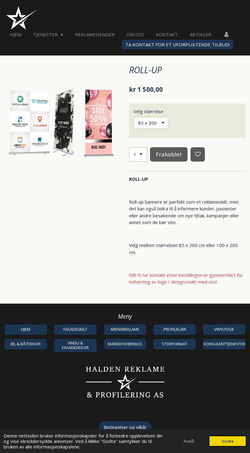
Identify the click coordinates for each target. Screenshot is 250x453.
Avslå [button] (189, 441)
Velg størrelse (148, 111)
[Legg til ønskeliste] (198, 154)
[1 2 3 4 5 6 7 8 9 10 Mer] (138, 154)
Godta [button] (228, 441)
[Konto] (226, 35)
